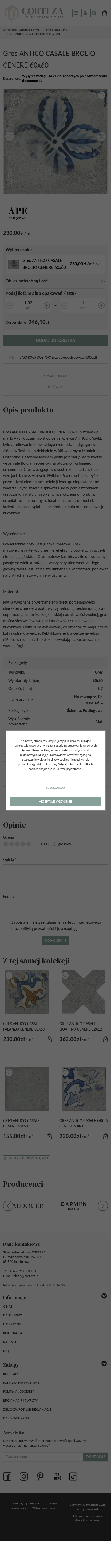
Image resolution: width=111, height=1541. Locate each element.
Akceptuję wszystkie (55, 802)
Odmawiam (55, 788)
